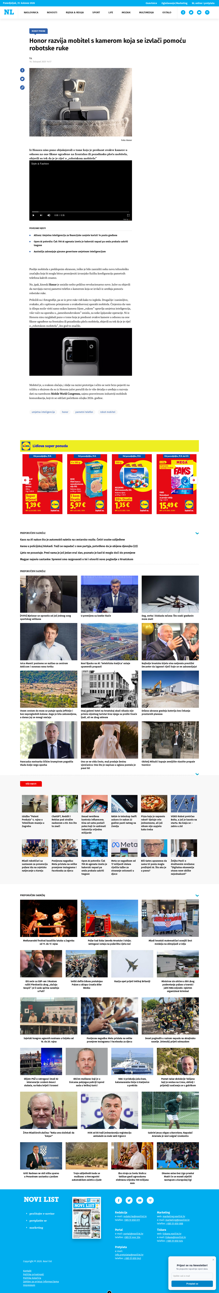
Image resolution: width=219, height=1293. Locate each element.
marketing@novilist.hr (177, 1220)
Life (110, 12)
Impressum (29, 1285)
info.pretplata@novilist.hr (129, 1254)
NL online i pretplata (203, 3)
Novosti (52, 12)
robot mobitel (107, 412)
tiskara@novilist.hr (175, 1237)
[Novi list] (9, 12)
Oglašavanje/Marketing (174, 3)
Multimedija (146, 12)
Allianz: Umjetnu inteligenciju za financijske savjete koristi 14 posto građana (75, 235)
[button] (193, 480)
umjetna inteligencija (43, 412)
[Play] (33, 215)
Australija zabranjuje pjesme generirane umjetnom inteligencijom (70, 251)
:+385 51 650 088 (174, 1223)
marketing (36, 1227)
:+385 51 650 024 (174, 1240)
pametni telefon (84, 412)
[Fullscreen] (128, 215)
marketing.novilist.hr (174, 1216)
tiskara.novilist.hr (172, 1233)
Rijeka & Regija (75, 12)
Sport (96, 12)
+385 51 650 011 (132, 1220)
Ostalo (166, 12)
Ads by (125, 219)
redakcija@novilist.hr (135, 1216)
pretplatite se (38, 1220)
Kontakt (27, 1270)
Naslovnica (31, 12)
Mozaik (126, 12)
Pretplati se (192, 1283)
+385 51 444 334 (132, 1237)
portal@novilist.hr (133, 1233)
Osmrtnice (151, 3)
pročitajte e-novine (42, 1213)
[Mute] (49, 215)
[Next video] (41, 215)
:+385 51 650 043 (132, 1258)
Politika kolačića (32, 1278)
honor (65, 412)
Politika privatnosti (33, 1274)
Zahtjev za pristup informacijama (41, 1281)
